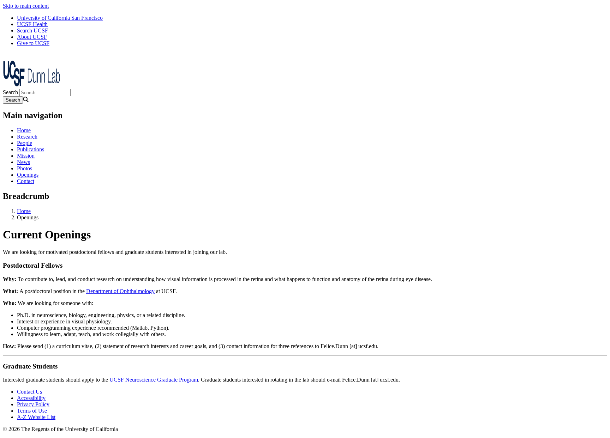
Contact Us (29, 392)
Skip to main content (26, 6)
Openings (27, 175)
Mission (26, 156)
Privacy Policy (33, 404)
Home (24, 130)
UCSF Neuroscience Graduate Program (153, 380)
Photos (24, 168)
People (24, 143)
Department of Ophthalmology (120, 291)
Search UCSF (32, 31)
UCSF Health (32, 24)
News (23, 162)
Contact (25, 181)
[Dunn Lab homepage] (38, 86)
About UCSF (32, 37)
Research (27, 137)
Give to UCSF (33, 43)
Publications (30, 149)
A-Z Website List (36, 417)
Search (10, 92)
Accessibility (31, 398)
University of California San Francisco (60, 18)
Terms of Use (32, 411)
